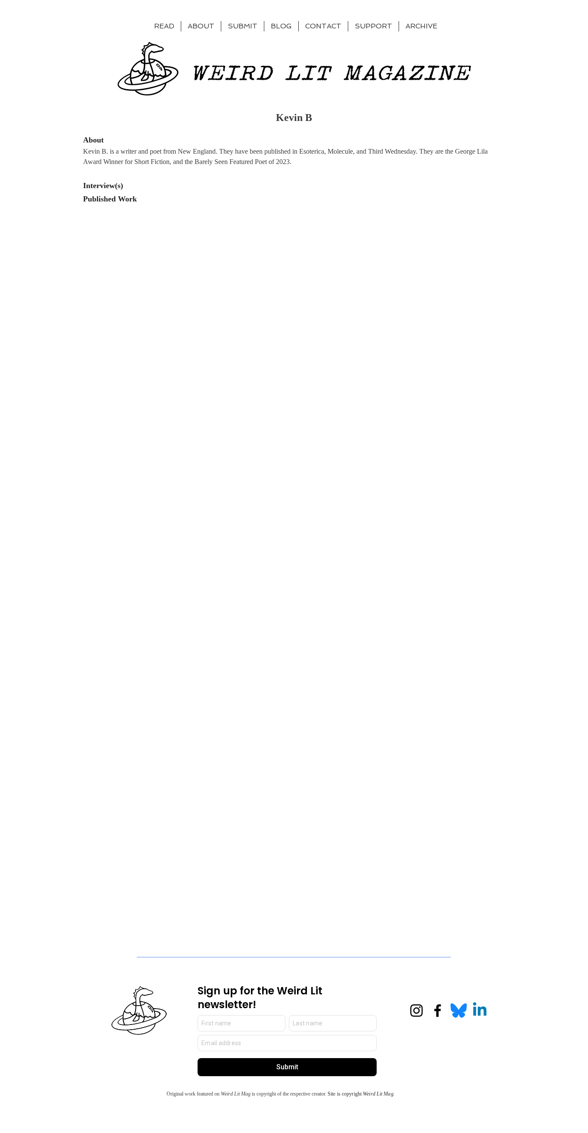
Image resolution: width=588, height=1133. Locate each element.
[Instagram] (416, 1010)
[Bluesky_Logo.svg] (458, 1010)
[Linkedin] (479, 1010)
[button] (373, 26)
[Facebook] (437, 1010)
